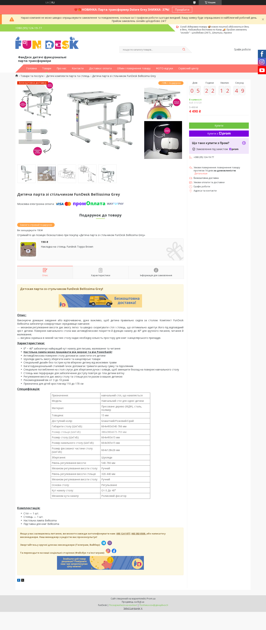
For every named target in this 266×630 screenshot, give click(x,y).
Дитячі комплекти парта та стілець (68, 76)
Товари (46, 68)
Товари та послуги (31, 76)
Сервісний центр (188, 68)
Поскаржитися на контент (123, 605)
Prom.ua (151, 598)
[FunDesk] (47, 46)
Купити (219, 125)
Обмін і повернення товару (134, 68)
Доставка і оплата (100, 68)
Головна (31, 68)
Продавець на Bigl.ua (133, 601)
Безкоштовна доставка (206, 178)
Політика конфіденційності (153, 605)
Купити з (212, 133)
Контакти (78, 68)
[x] (22, 580)
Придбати (182, 10)
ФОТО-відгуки (164, 68)
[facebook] (18, 580)
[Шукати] (183, 49)
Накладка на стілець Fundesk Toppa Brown (67, 246)
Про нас (61, 68)
